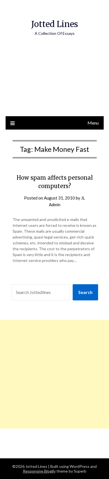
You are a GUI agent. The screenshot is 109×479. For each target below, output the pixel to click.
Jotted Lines (54, 24)
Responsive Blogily (39, 471)
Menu (93, 122)
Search (85, 292)
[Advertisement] (54, 81)
